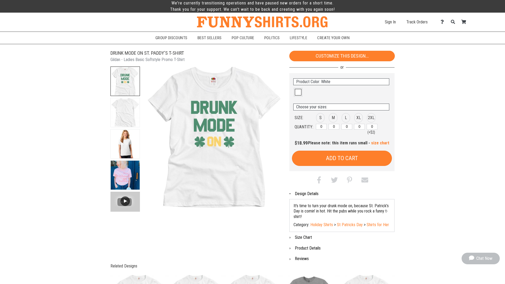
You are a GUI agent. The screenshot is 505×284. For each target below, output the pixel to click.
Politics (272, 38)
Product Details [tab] (308, 248)
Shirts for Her (378, 224)
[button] (125, 81)
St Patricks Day (350, 224)
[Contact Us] (443, 22)
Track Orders (417, 21)
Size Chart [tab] (303, 237)
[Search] (454, 22)
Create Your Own (333, 38)
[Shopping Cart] (465, 22)
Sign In (390, 21)
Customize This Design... (342, 56)
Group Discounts (171, 38)
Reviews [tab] (302, 258)
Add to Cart (342, 158)
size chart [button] (380, 142)
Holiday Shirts (321, 224)
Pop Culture (243, 38)
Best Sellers (210, 38)
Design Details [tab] (307, 193)
